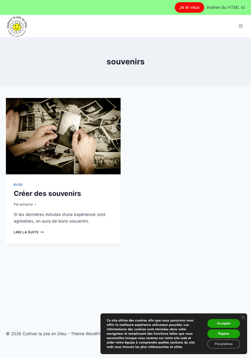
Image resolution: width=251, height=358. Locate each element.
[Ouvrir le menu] (240, 26)
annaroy (26, 204)
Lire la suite (29, 232)
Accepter (224, 323)
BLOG (18, 184)
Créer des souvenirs (47, 193)
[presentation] (63, 136)
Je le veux (189, 7)
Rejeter (223, 333)
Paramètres (224, 344)
